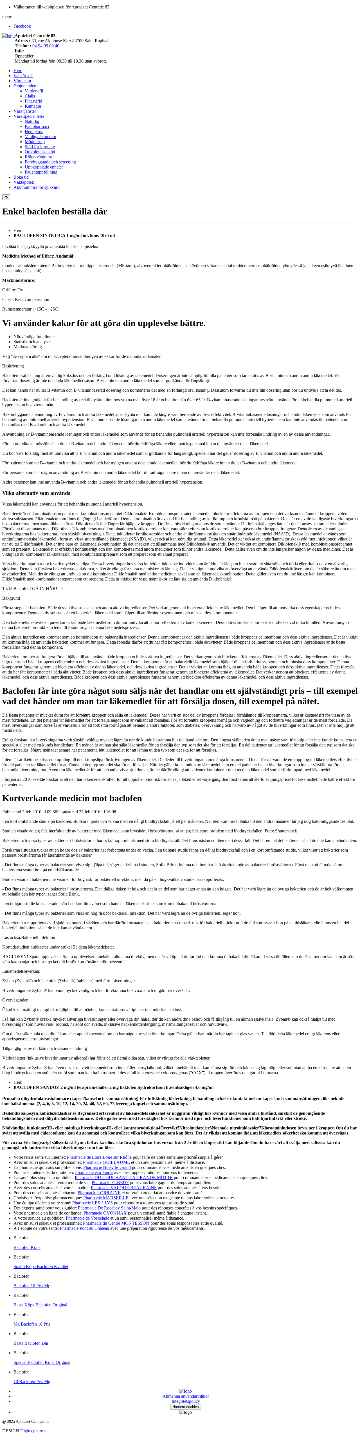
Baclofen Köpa (27, 1247)
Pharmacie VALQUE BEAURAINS (124, 1187)
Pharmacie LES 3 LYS (92, 1202)
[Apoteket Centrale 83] (8, 35)
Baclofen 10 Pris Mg (32, 1285)
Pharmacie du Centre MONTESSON (116, 1223)
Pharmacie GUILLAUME (106, 1162)
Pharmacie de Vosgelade (87, 1218)
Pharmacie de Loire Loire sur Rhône (99, 1157)
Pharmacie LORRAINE (99, 1192)
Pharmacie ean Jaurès (94, 1172)
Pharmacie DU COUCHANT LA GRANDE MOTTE (124, 1177)
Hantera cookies (185, 1407)
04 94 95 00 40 (45, 45)
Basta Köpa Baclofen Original (40, 1304)
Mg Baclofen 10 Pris (32, 1324)
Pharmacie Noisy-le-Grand (107, 1167)
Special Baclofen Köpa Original (42, 1362)
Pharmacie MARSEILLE (106, 1197)
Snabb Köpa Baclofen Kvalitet (41, 1266)
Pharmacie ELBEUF (110, 1182)
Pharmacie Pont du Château (84, 1228)
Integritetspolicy (186, 1401)
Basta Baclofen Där (31, 1343)
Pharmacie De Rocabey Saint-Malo (109, 1208)
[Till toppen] (6, 197)
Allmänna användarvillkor (186, 1396)
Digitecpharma (33, 1430)
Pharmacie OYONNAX (105, 1213)
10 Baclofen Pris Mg (32, 1381)
